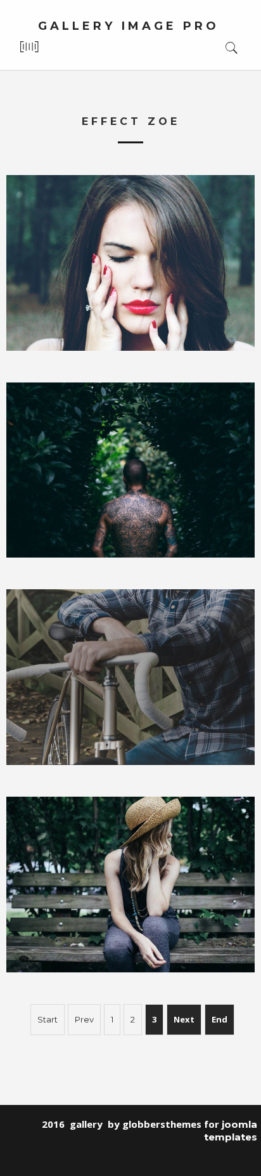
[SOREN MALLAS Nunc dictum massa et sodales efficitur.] (130, 677)
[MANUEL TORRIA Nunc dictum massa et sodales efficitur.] (130, 470)
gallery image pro (128, 26)
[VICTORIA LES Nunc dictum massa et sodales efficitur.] (130, 263)
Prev (84, 1019)
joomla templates (230, 1130)
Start (47, 1019)
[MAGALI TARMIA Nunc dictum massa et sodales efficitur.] (130, 884)
